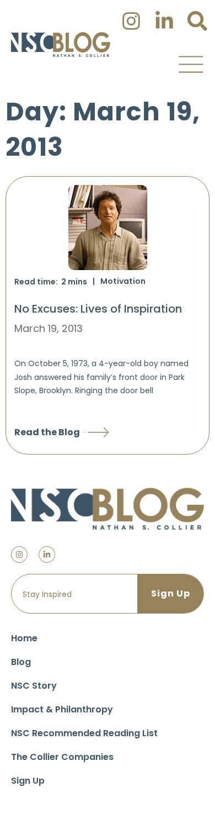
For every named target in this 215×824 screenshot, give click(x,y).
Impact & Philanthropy (62, 709)
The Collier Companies (62, 757)
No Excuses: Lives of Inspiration (98, 308)
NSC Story (34, 685)
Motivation (123, 281)
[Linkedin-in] (47, 554)
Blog (21, 662)
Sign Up (28, 780)
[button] (191, 64)
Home (24, 638)
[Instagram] (19, 554)
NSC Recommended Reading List (84, 733)
